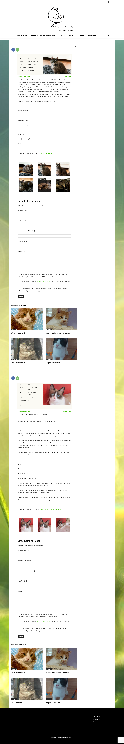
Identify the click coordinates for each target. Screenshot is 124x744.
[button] (108, 35)
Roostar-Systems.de (11, 715)
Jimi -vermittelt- (18, 363)
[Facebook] (108, 2)
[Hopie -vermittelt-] (61, 349)
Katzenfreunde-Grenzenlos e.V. (65, 737)
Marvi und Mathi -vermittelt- (58, 333)
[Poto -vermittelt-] (27, 319)
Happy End (14, 329)
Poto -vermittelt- (18, 333)
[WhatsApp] (17, 50)
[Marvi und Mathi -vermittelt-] (61, 319)
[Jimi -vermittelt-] (27, 349)
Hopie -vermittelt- (53, 363)
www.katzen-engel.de (45, 153)
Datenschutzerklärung (43, 281)
